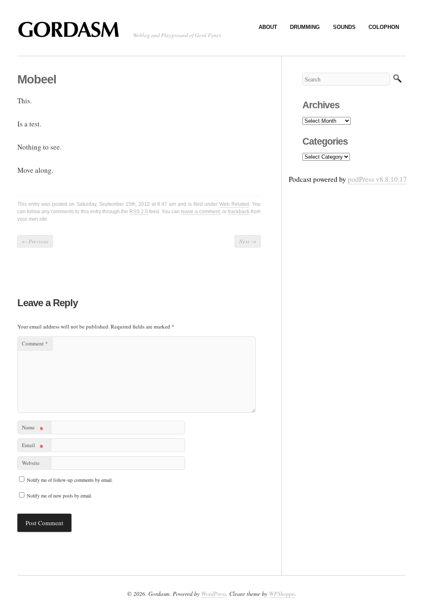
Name (32, 429)
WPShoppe (282, 594)
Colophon (383, 27)
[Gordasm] (71, 33)
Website (31, 463)
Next (247, 241)
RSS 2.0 (138, 211)
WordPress (213, 594)
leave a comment (200, 211)
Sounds (344, 27)
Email (32, 446)
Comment (35, 343)
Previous (35, 241)
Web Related (234, 204)
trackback (239, 211)
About (268, 27)
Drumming (305, 27)
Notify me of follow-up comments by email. (70, 479)
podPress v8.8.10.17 (377, 179)
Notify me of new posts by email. (59, 495)
